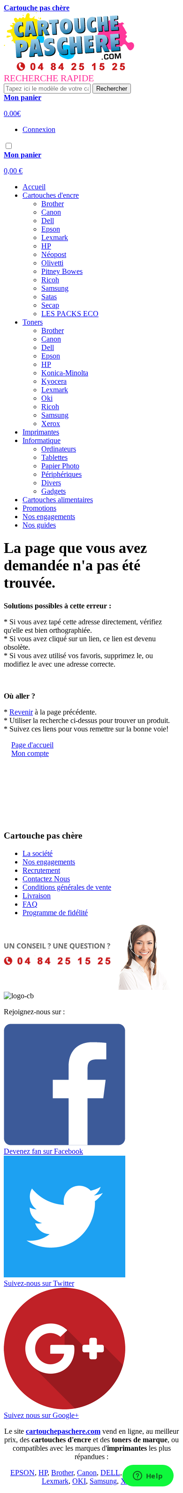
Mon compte (30, 753)
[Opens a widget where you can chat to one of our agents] (148, 1476)
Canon (87, 1473)
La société (38, 853)
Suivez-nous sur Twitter (39, 1283)
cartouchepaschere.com (63, 1431)
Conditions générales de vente (67, 887)
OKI (79, 1481)
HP (42, 1473)
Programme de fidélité (55, 913)
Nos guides (39, 525)
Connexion (39, 129)
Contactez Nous (46, 879)
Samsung (103, 1481)
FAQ (30, 904)
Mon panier (22, 97)
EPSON (22, 1473)
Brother (62, 1473)
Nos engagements (49, 517)
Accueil (34, 187)
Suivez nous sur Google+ (41, 1415)
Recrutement (41, 870)
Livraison (37, 896)
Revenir (21, 712)
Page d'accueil (32, 745)
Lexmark (55, 1481)
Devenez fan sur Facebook (43, 1151)
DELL (110, 1473)
